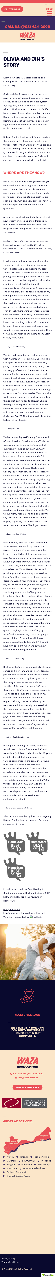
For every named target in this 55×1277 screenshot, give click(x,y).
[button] (49, 13)
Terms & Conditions (10, 1262)
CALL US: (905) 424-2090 (27, 27)
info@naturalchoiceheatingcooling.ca (23, 913)
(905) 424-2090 (11, 909)
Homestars (9, 901)
